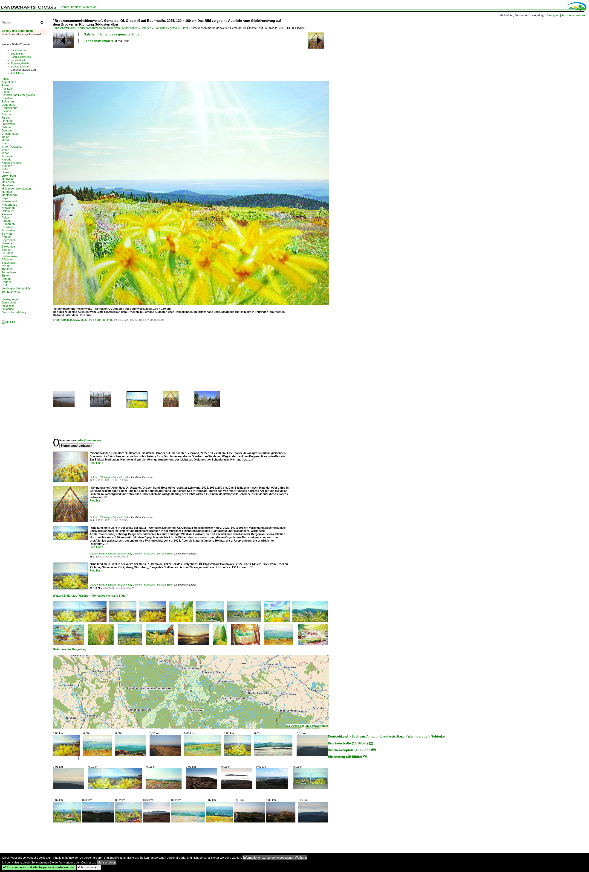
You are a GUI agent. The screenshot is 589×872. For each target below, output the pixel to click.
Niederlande (9, 204)
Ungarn (6, 282)
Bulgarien (8, 101)
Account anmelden (573, 15)
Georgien (7, 130)
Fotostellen (8, 305)
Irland (5, 140)
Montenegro (9, 195)
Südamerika (9, 256)
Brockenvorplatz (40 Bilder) (349, 750)
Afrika (5, 79)
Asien (5, 85)
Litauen (6, 172)
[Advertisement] (136, 61)
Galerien (146, 28)
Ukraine (7, 278)
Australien (8, 88)
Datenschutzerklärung (14, 312)
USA (4, 285)
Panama (7, 214)
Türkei (5, 275)
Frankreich (8, 124)
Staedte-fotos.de (20, 66)
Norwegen (8, 208)
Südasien (8, 259)
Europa (6, 114)
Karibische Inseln (12, 162)
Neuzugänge (10, 299)
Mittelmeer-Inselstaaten (16, 188)
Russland (8, 227)
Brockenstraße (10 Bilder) (348, 743)
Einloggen (553, 15)
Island (5, 143)
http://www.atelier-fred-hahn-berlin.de (90, 319)
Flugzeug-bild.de (20, 63)
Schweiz (7, 233)
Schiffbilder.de (18, 60)
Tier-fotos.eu (18, 73)
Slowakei (7, 243)
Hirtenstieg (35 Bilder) (345, 756)
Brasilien (7, 98)
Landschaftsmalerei (99, 41)
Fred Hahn (59, 319)
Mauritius (7, 185)
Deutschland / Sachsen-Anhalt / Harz (110, 553)
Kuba (5, 169)
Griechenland (10, 133)
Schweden (8, 230)
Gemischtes (9, 302)
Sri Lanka (8, 253)
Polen (5, 217)
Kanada (7, 159)
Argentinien (9, 82)
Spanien (7, 249)
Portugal (7, 220)
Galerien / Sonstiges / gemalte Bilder (112, 34)
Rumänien (8, 224)
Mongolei (7, 191)
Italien (5, 150)
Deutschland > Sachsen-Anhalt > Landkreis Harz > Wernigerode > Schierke (386, 736)
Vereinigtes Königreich (16, 288)
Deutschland (9, 108)
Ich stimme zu (88, 867)
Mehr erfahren (106, 862)
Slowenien (8, 246)
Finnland (7, 120)
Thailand (7, 269)
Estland (6, 111)
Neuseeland (9, 201)
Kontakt (76, 7)
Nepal (5, 198)
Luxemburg (9, 175)
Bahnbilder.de (18, 50)
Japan (5, 153)
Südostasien (9, 262)
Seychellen (9, 240)
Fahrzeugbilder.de (21, 56)
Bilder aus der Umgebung (69, 649)
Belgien (6, 91)
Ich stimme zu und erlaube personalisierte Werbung (39, 867)
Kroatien (7, 166)
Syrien (6, 266)
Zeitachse (8, 309)
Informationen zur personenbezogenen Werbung (275, 857)
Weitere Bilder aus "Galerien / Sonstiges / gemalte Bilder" (90, 595)
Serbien (7, 237)
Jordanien (8, 156)
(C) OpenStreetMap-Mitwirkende (307, 725)
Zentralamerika (11, 291)
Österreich (8, 211)
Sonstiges (160, 28)
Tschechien (9, 272)
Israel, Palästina (12, 146)
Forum (65, 7)
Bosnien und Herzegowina (18, 95)
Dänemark (8, 104)
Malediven (8, 182)
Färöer (6, 117)
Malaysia (7, 179)
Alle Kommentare (89, 440)
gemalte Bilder (179, 28)
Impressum (89, 7)
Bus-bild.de (17, 53)
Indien (5, 137)
